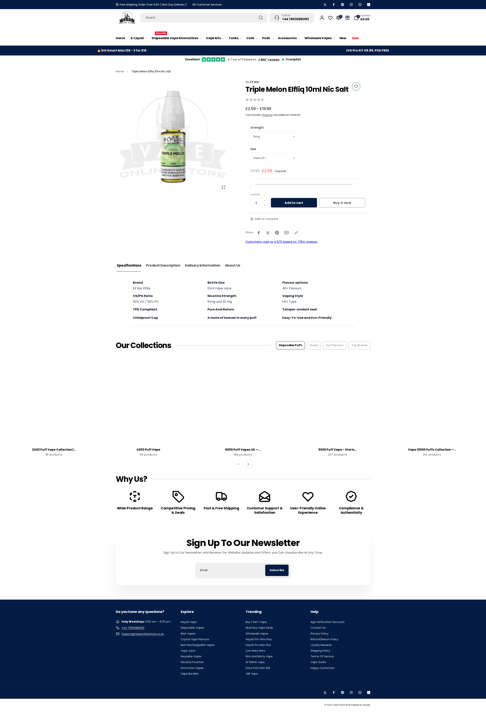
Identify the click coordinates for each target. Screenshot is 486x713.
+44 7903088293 (133, 628)
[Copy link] (296, 233)
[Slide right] (248, 464)
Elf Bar (252, 82)
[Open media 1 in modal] (173, 137)
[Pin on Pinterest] (277, 233)
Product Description (163, 265)
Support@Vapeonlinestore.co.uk (143, 634)
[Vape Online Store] (127, 17)
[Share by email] (286, 232)
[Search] (261, 17)
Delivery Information (202, 265)
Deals (314, 345)
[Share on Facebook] (259, 233)
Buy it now (342, 203)
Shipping (267, 114)
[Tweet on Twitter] (268, 233)
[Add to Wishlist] (356, 86)
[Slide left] (238, 464)
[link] (207, 4)
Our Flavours (334, 345)
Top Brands (359, 345)
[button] (138, 38)
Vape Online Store (341, 705)
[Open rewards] (347, 17)
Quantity (255, 194)
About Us (232, 265)
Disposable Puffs (290, 345)
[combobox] (203, 17)
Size (253, 149)
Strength (257, 127)
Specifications (129, 265)
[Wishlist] (330, 17)
